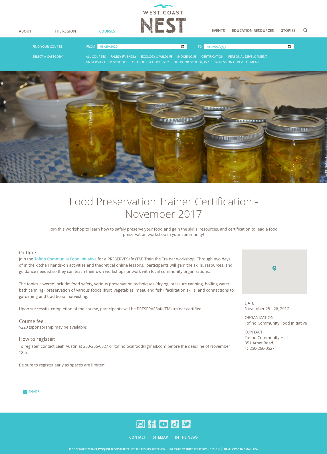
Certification (212, 56)
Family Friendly (123, 56)
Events (218, 30)
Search (305, 30)
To (200, 46)
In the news (186, 437)
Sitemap (160, 437)
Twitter (186, 424)
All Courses (96, 56)
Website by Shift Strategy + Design (195, 449)
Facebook (152, 424)
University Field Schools (106, 62)
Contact (137, 437)
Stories (288, 30)
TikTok (175, 424)
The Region (65, 31)
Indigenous (187, 56)
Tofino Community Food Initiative (65, 259)
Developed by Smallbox (241, 449)
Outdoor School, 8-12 (150, 62)
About (25, 31)
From (90, 46)
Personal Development (247, 56)
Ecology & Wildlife (157, 56)
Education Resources (253, 30)
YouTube (163, 424)
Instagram (140, 424)
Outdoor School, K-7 (191, 62)
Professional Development (236, 62)
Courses (107, 31)
